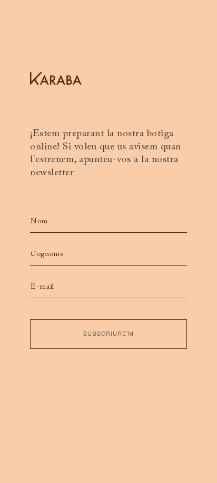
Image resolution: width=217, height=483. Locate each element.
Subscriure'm (108, 333)
